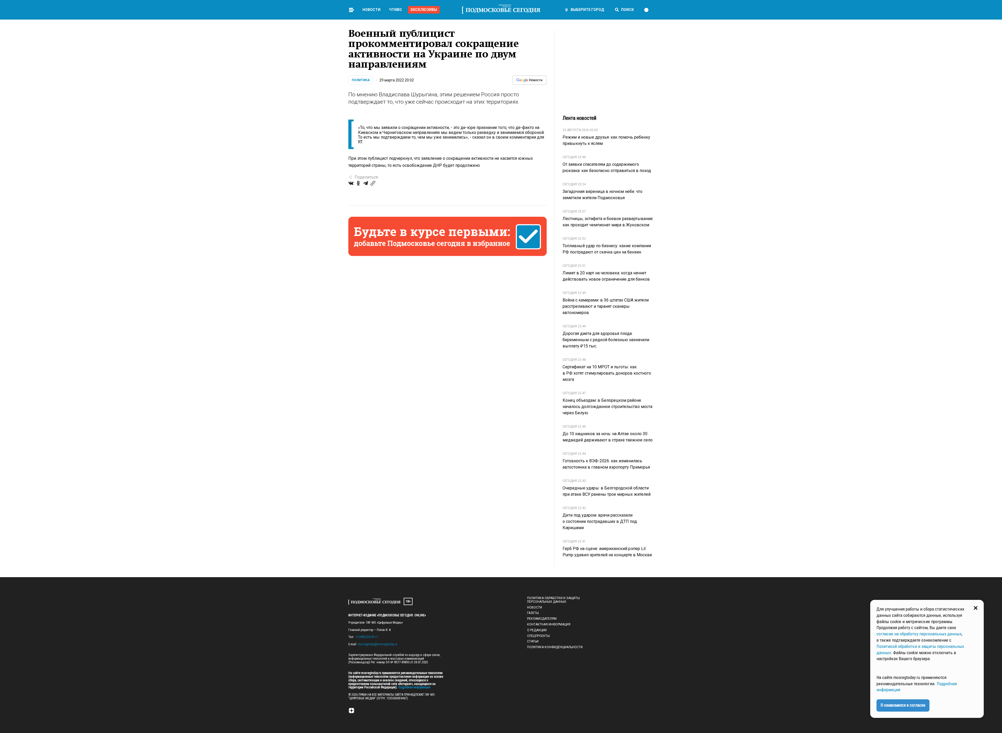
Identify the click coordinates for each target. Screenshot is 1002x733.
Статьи (533, 641)
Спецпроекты (538, 636)
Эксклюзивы (423, 10)
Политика (361, 80)
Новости (371, 10)
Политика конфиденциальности (555, 647)
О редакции (537, 630)
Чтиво (395, 10)
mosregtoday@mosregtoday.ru (377, 644)
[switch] (649, 10)
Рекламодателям (542, 618)
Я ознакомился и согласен (903, 705)
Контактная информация (548, 624)
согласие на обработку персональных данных (919, 633)
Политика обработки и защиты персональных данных (553, 600)
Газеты (533, 613)
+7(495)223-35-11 (367, 637)
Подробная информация (413, 687)
